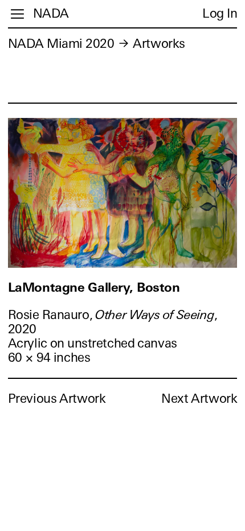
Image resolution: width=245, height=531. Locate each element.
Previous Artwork (57, 398)
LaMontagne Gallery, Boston (94, 287)
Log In (219, 13)
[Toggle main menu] (17, 14)
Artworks (159, 43)
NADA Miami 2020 (61, 43)
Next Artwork (199, 398)
